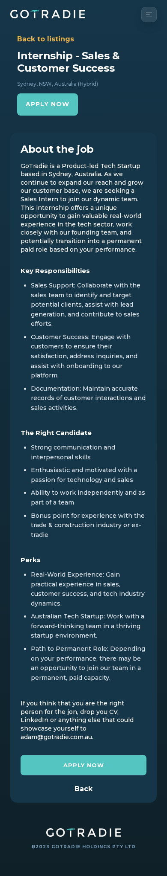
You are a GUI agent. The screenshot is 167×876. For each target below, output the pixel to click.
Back (83, 789)
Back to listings (45, 39)
